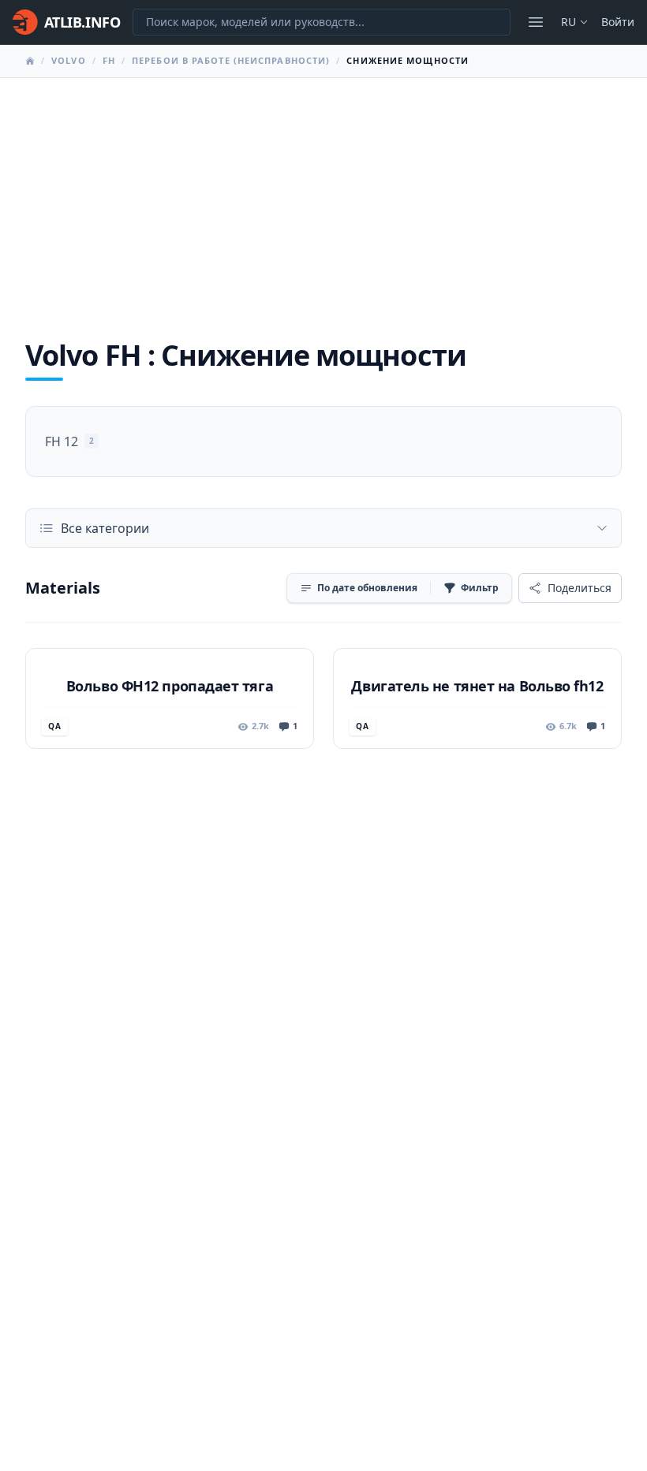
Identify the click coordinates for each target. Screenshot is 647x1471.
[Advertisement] (323, 196)
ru (568, 21)
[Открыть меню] (535, 22)
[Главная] (30, 60)
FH (109, 60)
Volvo (68, 60)
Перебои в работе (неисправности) (231, 60)
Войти (617, 21)
